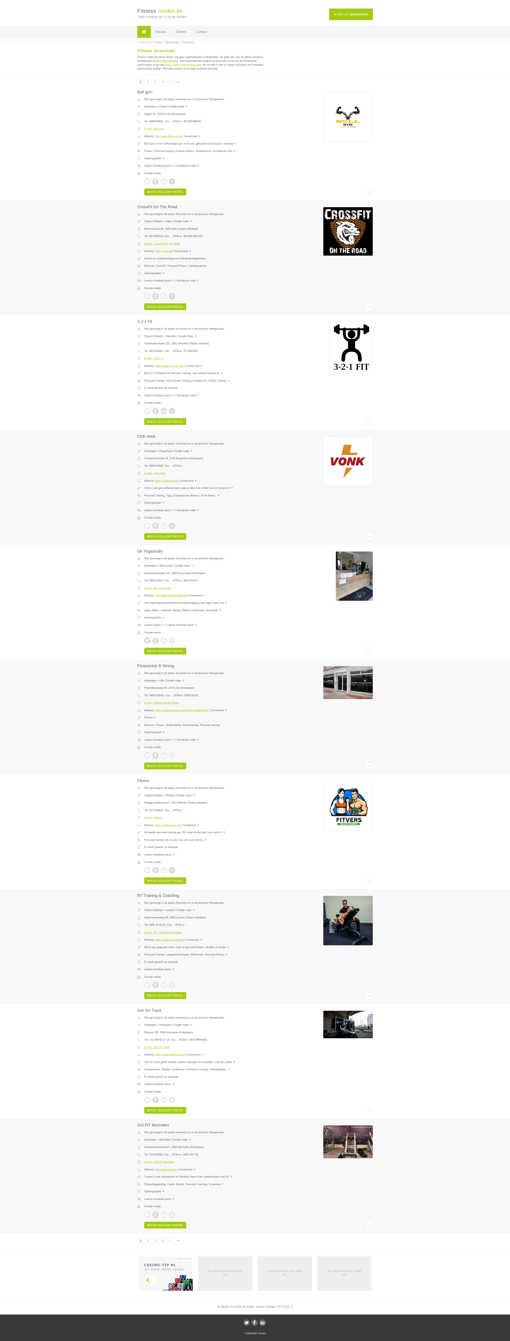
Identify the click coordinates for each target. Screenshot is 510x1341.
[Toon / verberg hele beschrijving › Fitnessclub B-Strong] (205, 718)
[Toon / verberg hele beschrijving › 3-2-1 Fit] (205, 373)
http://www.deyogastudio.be (171, 595)
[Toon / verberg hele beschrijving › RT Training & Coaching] (205, 947)
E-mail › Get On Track (157, 1047)
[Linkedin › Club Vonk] (164, 526)
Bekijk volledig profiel (165, 191)
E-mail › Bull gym (154, 128)
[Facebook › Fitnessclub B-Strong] (155, 755)
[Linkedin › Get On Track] (164, 1100)
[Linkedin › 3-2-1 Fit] (164, 411)
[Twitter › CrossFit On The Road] (147, 296)
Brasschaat (166, 565)
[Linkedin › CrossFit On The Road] (164, 296)
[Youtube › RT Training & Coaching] (172, 985)
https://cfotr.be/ (164, 251)
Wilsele (170, 795)
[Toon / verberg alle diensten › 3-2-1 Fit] (205, 381)
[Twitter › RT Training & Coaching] (147, 985)
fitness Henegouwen (165, 60)
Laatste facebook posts (159, 165)
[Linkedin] (262, 1323)
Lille (161, 680)
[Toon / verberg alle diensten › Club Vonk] (205, 496)
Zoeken (181, 31)
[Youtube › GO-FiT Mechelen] (172, 1214)
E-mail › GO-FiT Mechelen (159, 1161)
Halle (169, 221)
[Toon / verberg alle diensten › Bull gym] (205, 151)
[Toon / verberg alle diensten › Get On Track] (205, 1069)
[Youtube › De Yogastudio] (172, 640)
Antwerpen (150, 106)
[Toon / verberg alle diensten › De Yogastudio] (205, 610)
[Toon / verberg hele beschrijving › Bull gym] (205, 144)
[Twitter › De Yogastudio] (147, 640)
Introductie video (188, 165)
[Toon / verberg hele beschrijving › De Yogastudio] (205, 603)
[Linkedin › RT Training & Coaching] (164, 985)
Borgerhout (165, 450)
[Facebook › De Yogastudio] (155, 640)
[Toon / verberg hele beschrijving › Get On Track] (205, 1062)
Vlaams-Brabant (153, 221)
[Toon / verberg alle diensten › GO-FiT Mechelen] (205, 1184)
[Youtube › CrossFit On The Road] (172, 296)
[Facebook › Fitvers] (155, 870)
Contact (201, 31)
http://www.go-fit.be (166, 1169)
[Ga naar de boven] (369, 192)
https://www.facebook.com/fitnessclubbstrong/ (181, 710)
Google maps (178, 106)
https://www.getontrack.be (170, 1054)
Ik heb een (351, 14)
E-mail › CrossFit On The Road (162, 243)
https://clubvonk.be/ (166, 480)
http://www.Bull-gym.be (168, 136)
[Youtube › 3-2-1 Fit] (172, 411)
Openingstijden (154, 158)
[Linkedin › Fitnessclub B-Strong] (164, 755)
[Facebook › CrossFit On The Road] (155, 296)
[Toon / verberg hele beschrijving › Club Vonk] (205, 488)
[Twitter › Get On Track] (147, 1100)
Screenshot (192, 136)
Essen (163, 106)
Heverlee (171, 336)
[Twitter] (246, 1323)
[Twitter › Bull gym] (147, 181)
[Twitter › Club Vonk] (147, 526)
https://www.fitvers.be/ (168, 825)
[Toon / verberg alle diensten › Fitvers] (205, 840)
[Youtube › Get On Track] (172, 1100)
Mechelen (165, 1139)
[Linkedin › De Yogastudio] (164, 640)
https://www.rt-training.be (169, 939)
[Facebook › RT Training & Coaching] (155, 985)
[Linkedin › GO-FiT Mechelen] (164, 1214)
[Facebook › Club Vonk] (155, 526)
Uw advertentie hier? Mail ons (225, 1273)
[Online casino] (168, 1274)
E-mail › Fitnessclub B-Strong (161, 702)
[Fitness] (144, 32)
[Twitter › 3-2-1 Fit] (147, 411)
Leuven (170, 909)
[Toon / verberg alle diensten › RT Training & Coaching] (205, 955)
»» (178, 81)
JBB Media (251, 1333)
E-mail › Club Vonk (155, 473)
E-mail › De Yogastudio (157, 588)
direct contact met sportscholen (183, 64)
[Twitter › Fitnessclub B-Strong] (147, 755)
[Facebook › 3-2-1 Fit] (155, 411)
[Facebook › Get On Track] (155, 1100)
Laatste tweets (154, 624)
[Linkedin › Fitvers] (164, 870)
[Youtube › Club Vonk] (172, 526)
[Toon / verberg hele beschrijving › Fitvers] (205, 832)
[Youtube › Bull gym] (172, 181)
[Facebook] (254, 1323)
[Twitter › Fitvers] (147, 870)
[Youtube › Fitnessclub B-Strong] (172, 755)
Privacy (262, 1333)
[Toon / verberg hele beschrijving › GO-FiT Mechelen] (205, 1177)
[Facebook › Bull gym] (155, 181)
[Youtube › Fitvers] (172, 870)
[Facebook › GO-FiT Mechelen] (155, 1214)
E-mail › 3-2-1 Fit (154, 358)
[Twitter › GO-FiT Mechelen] (147, 1214)
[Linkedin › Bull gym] (164, 181)
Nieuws (160, 31)
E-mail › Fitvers (153, 817)
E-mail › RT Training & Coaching (162, 932)
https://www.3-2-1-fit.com (169, 365)
